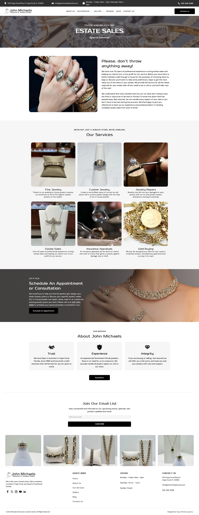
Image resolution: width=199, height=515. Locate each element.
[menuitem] (70, 11)
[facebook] (8, 492)
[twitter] (12, 492)
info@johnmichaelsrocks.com (66, 3)
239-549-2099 (168, 490)
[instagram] (16, 492)
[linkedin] (25, 492)
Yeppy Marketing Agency (184, 512)
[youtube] (20, 492)
